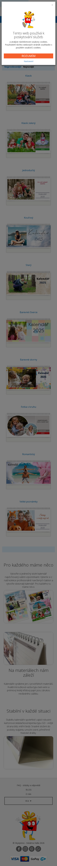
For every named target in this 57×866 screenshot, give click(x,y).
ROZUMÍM (29, 56)
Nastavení (28, 61)
